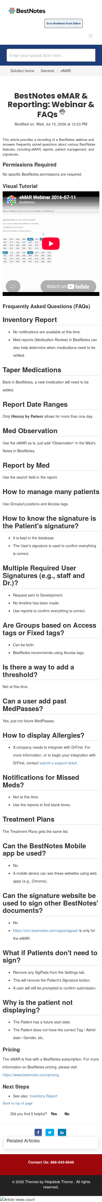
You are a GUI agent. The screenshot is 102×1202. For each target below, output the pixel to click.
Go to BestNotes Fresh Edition (64, 23)
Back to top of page (17, 1103)
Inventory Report (43, 1095)
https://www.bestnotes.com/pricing (31, 1074)
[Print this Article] (62, 112)
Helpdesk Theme (59, 1181)
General (47, 70)
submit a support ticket (58, 762)
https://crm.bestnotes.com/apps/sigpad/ (45, 930)
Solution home (22, 70)
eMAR (66, 70)
